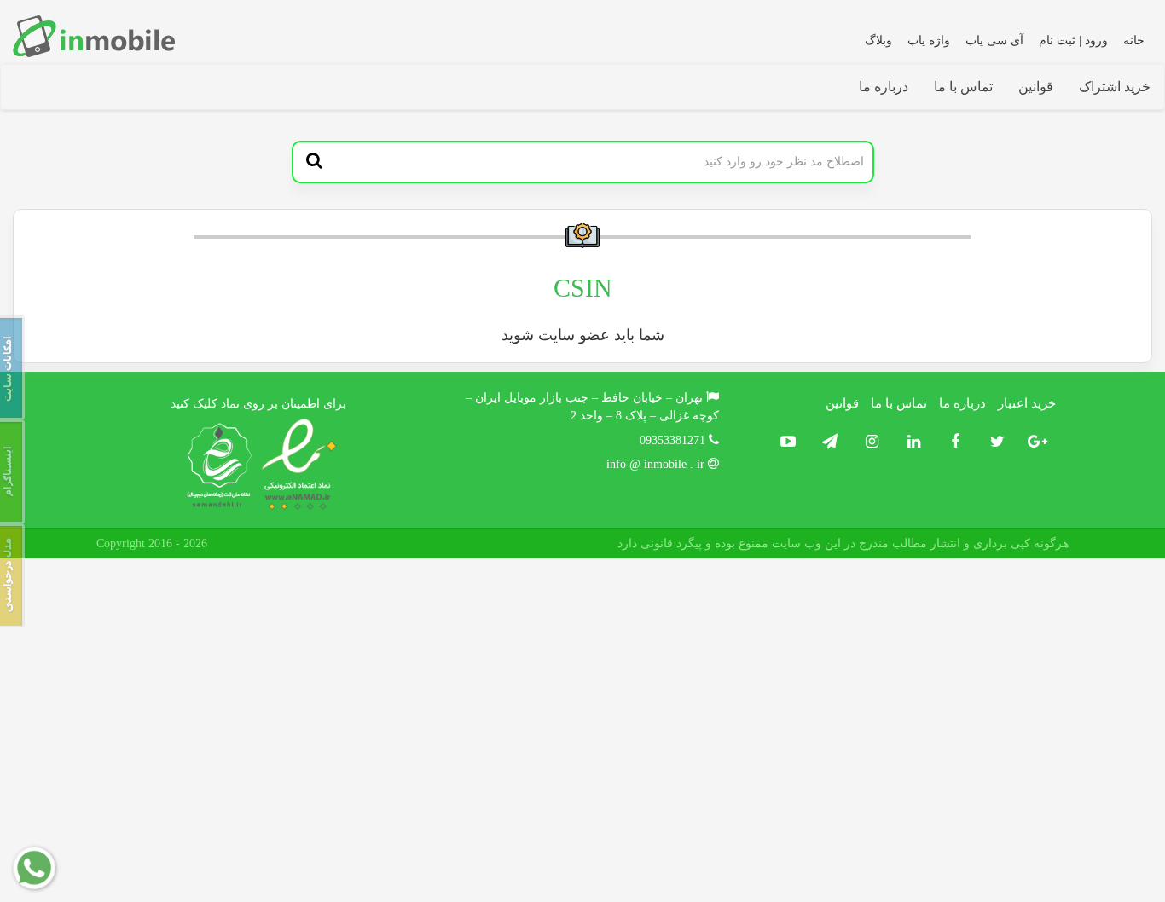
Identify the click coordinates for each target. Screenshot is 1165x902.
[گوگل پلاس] (1035, 442)
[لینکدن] (909, 442)
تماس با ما (963, 86)
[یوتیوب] (786, 442)
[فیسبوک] (951, 442)
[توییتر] (993, 442)
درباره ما (883, 86)
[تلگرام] (826, 442)
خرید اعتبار (1027, 403)
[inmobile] (94, 36)
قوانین (1035, 86)
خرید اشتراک (1115, 86)
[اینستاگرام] (868, 442)
